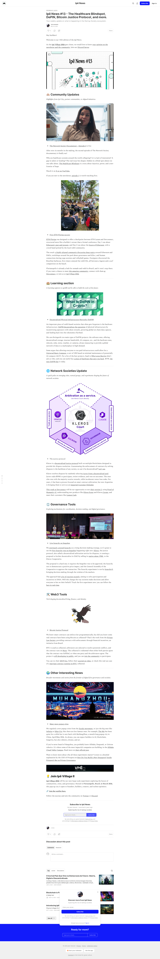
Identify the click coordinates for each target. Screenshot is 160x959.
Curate (105, 492)
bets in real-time (52, 585)
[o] (80, 70)
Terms (84, 946)
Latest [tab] (53, 870)
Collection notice (92, 946)
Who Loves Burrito (98, 356)
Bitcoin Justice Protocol (59, 630)
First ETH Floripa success (60, 235)
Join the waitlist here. (57, 791)
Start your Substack (75, 950)
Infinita (49, 731)
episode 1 (75, 175)
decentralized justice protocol (66, 463)
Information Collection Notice (79, 918)
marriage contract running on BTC (63, 663)
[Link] (43, 94)
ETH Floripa (51, 239)
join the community (92, 656)
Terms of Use (88, 916)
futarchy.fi (109, 569)
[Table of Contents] (2, 479)
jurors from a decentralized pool (95, 473)
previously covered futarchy (60, 548)
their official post (82, 750)
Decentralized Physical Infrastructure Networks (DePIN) (72, 319)
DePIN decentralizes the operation (71, 327)
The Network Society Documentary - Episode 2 (68, 146)
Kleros (96, 550)
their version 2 (96, 489)
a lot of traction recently (70, 576)
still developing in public (64, 656)
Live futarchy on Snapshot (60, 543)
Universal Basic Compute (56, 353)
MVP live (63, 661)
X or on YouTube (62, 171)
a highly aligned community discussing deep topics (75, 252)
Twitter (86, 796)
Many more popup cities (59, 724)
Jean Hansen (54, 24)
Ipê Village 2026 (72, 274)
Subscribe (144, 3)
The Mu (101, 731)
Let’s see (102, 469)
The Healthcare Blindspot (69, 163)
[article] (80, 881)
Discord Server (83, 47)
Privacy (79, 946)
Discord (94, 796)
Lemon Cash (71, 495)
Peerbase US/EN (51, 10)
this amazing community (78, 271)
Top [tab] (48, 870)
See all (50, 918)
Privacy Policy (94, 918)
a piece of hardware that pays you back (89, 359)
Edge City (58, 731)
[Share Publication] (137, 3)
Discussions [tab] (60, 870)
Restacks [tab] (58, 847)
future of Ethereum (96, 245)
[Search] (133, 3)
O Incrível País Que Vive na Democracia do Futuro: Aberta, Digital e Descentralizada (70, 877)
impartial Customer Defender (82, 485)
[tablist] (54, 847)
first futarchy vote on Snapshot (64, 550)
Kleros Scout (88, 492)
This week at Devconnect (56, 489)
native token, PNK (96, 556)
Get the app (89, 950)
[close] (97, 892)
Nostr (65, 650)
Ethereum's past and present (57, 245)
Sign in (154, 3)
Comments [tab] (50, 847)
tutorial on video (84, 661)
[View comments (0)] (54, 30)
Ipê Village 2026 (58, 44)
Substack (71, 955)
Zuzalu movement (86, 728)
